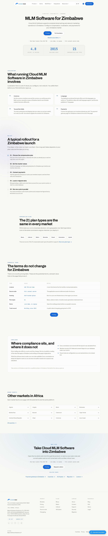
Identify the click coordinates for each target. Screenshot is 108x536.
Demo (41, 3)
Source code (43, 509)
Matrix (57, 504)
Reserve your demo (53, 37)
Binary (57, 502)
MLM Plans (47, 3)
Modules (42, 502)
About (73, 502)
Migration (70, 476)
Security (74, 509)
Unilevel (58, 507)
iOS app (11, 519)
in (8, 523)
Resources (65, 3)
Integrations (57, 3)
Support (74, 507)
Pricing (48, 33)
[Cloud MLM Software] (20, 4)
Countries (50, 476)
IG (21, 523)
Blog (89, 502)
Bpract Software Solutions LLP (15, 532)
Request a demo (58, 467)
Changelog (43, 512)
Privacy (83, 531)
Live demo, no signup (30, 304)
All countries (11, 423)
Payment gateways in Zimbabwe (35, 476)
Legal (89, 509)
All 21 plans (60, 476)
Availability (54, 13)
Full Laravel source (30, 291)
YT (15, 523)
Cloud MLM (45, 13)
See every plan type (64, 242)
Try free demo (58, 33)
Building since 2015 (30, 308)
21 (25, 300)
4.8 (33, 49)
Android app (19, 519)
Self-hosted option (30, 295)
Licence (78, 476)
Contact (74, 504)
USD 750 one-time (29, 287)
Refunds (88, 531)
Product (34, 3)
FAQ (89, 504)
